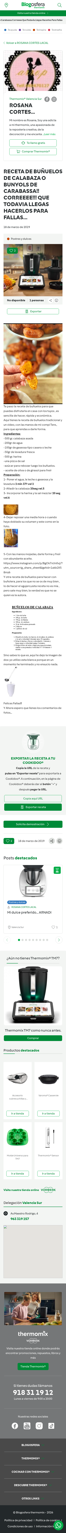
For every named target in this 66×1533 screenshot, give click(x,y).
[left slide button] (7, 940)
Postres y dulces (17, 902)
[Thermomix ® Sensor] (48, 1137)
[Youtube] (27, 1426)
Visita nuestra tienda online (31, 13)
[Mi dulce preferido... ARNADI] (33, 883)
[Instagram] (39, 1426)
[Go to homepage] (33, 5)
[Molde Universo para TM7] (17, 1137)
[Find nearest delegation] (6, 5)
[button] (59, 5)
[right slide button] (58, 940)
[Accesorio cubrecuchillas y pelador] (17, 1077)
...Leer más (48, 134)
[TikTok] (51, 1426)
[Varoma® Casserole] (48, 1077)
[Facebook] (15, 1426)
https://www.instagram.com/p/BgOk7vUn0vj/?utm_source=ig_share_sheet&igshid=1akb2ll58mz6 (33, 568)
